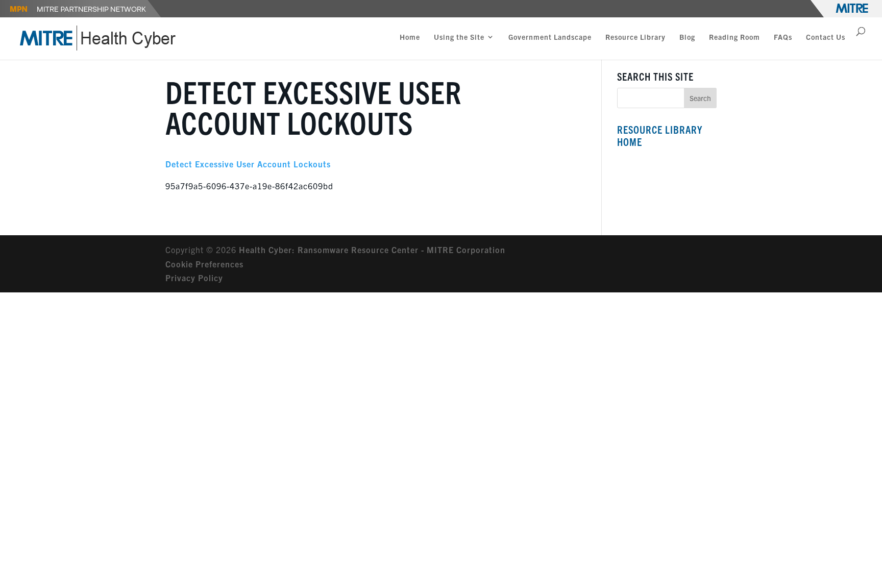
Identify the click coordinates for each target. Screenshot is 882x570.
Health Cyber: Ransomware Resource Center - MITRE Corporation (372, 249)
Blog (687, 37)
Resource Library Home (659, 135)
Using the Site (459, 37)
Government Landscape (550, 37)
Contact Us (825, 37)
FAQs (783, 37)
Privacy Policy (194, 277)
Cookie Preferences (204, 264)
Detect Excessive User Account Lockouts (248, 164)
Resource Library (635, 37)
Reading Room (734, 37)
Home (410, 37)
